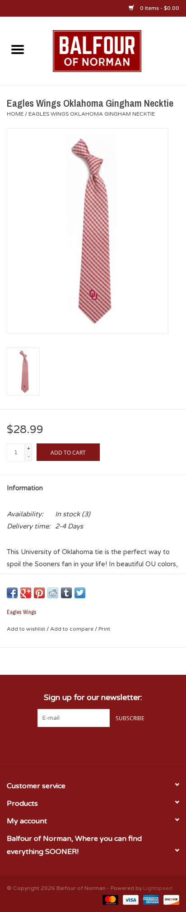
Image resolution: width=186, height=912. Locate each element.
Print (104, 629)
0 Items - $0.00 (159, 8)
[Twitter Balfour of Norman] (93, 745)
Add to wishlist (26, 629)
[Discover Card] (169, 899)
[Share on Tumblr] (66, 592)
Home (15, 114)
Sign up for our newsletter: (93, 697)
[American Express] (150, 899)
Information (25, 488)
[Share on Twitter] (79, 592)
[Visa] (130, 899)
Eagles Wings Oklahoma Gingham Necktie (91, 114)
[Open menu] (17, 49)
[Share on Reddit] (52, 592)
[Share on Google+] (25, 592)
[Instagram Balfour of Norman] (109, 745)
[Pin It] (39, 592)
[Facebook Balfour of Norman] (77, 745)
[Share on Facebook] (12, 592)
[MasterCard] (109, 899)
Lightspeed (157, 888)
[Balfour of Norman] (110, 50)
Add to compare (72, 629)
